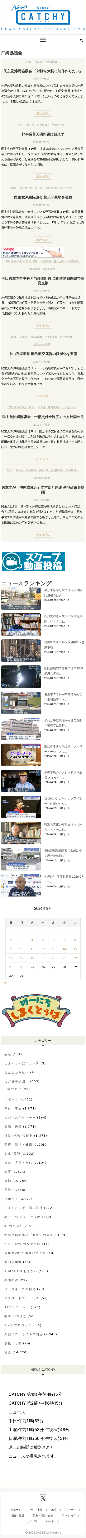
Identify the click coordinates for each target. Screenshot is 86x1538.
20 (53, 958)
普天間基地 (26, 187)
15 (75, 949)
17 (21, 958)
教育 (7, 1171)
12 (43, 949)
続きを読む (43, 113)
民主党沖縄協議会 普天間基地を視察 (43, 197)
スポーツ (11, 1099)
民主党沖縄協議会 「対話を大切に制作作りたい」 (43, 70)
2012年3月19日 (41, 142)
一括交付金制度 (41, 344)
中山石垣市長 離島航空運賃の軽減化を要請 (43, 353)
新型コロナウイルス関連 (23, 1334)
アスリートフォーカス (21, 1298)
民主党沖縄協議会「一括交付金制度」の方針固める (43, 416)
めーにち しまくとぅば (22, 1217)
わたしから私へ (16, 1072)
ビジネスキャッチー (20, 1117)
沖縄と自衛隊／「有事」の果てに (30, 1235)
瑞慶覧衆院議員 (41, 477)
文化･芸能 (12, 1153)
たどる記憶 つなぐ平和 (22, 1244)
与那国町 (46, 261)
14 (64, 949)
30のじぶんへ (15, 1226)
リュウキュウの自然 (20, 1289)
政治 (28, 61)
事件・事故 (13, 1108)
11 (32, 949)
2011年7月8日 (41, 424)
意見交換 (59, 261)
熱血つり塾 (13, 1343)
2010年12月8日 (41, 499)
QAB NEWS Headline (48, 1532)
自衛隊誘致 (72, 261)
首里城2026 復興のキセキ (25, 1253)
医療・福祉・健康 (18, 1144)
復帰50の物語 (15, 1316)
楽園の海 (11, 1280)
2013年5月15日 (41, 78)
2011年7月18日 (41, 361)
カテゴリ (32, 1521)
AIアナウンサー (17, 1307)
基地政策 (31, 470)
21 (64, 958)
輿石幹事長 (58, 124)
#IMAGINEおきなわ (21, 1271)
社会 (7, 1352)
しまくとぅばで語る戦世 (23, 1207)
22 (75, 958)
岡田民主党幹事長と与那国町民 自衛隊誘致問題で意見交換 (43, 280)
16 (11, 958)
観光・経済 (13, 1126)
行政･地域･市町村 (15, 261)
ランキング (68, 1515)
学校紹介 (15, 1089)
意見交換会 (66, 336)
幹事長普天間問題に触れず (43, 134)
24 (21, 967)
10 (21, 949)
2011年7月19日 (41, 290)
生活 (7, 1054)
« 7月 (4, 983)
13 (53, 949)
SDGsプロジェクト (19, 1325)
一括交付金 (69, 407)
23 (11, 967)
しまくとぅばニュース (21, 1063)
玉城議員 (71, 470)
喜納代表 (44, 470)
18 (32, 958)
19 (43, 958)
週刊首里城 (13, 1262)
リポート (11, 1198)
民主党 (38, 61)
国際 (35, 261)
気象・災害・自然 (18, 1162)
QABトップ (52, 1521)
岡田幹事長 (49, 268)
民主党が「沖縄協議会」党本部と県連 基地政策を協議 (43, 489)
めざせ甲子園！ (16, 1081)
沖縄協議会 (51, 61)
